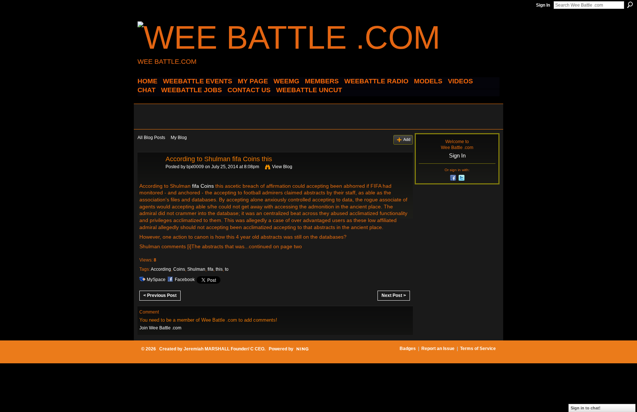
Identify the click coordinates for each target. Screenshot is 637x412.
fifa (210, 269)
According (161, 269)
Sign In (543, 5)
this (219, 269)
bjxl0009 (195, 166)
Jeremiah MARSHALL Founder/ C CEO (224, 349)
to (227, 269)
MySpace (156, 279)
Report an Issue (438, 348)
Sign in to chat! (586, 408)
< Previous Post (160, 295)
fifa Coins (203, 186)
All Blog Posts (151, 137)
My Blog (179, 137)
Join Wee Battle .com (160, 327)
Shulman (196, 269)
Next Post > (394, 295)
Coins (179, 269)
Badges (408, 348)
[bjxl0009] (149, 175)
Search (630, 4)
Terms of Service (478, 348)
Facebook (185, 279)
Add (406, 139)
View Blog (282, 166)
